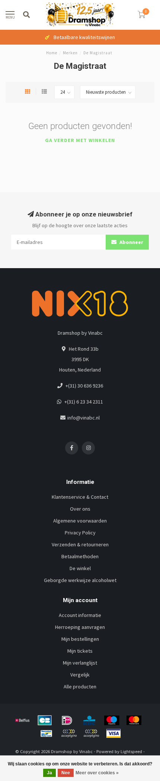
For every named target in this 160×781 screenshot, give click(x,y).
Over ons (80, 508)
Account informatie (80, 615)
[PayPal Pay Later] (91, 733)
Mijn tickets (80, 650)
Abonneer (130, 242)
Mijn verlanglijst (80, 662)
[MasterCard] (134, 720)
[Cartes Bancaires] (44, 720)
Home (51, 52)
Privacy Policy (80, 532)
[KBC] (89, 720)
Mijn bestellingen (80, 639)
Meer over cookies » (97, 772)
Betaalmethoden (80, 556)
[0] (141, 15)
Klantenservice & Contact (80, 497)
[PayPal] (69, 733)
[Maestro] (111, 720)
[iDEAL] (67, 720)
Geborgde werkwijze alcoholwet (80, 580)
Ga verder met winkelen (80, 140)
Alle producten (80, 686)
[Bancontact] (46, 733)
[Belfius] (22, 720)
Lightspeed (131, 751)
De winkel (80, 568)
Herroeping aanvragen (80, 627)
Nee (65, 772)
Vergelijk (80, 674)
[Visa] (113, 733)
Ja (49, 772)
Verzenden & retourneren (80, 544)
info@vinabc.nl (83, 417)
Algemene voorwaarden (80, 520)
